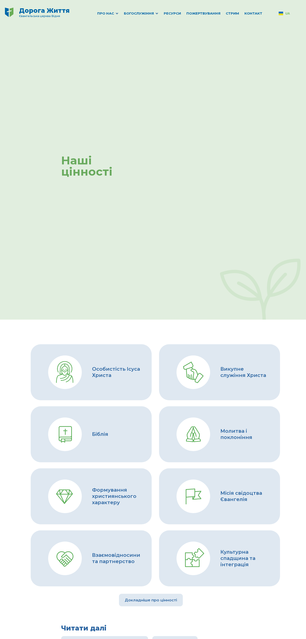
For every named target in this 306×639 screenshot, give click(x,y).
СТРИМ (232, 13)
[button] (103, 13)
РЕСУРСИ (172, 13)
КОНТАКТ (253, 13)
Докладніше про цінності (151, 600)
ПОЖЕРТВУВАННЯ (203, 13)
